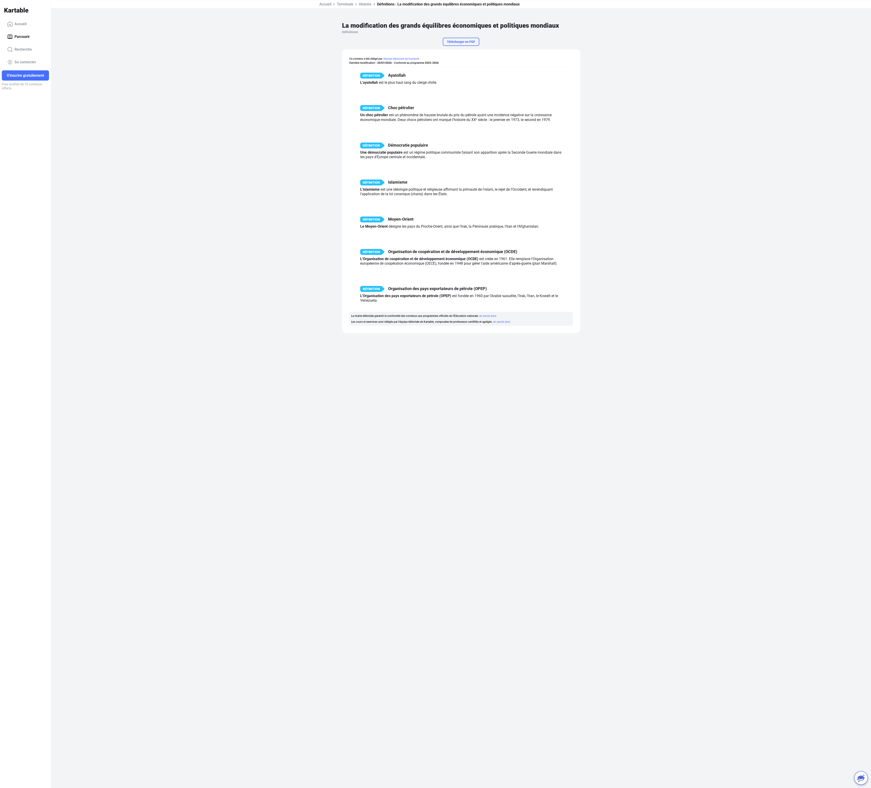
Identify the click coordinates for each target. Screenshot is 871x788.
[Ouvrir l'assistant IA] (861, 778)
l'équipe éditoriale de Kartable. (401, 58)
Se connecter (25, 62)
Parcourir (22, 36)
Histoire (365, 4)
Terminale (345, 4)
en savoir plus (487, 316)
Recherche (23, 49)
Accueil (21, 24)
